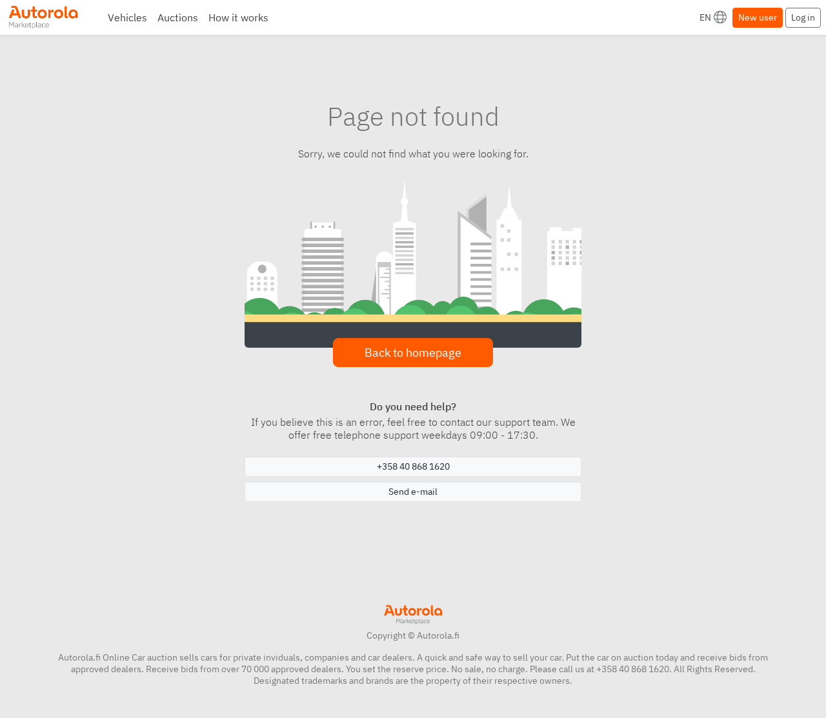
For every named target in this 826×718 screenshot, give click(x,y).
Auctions (177, 17)
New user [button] (757, 17)
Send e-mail (413, 491)
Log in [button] (803, 17)
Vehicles (127, 17)
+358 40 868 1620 (413, 466)
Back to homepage (413, 352)
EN (705, 17)
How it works (238, 17)
